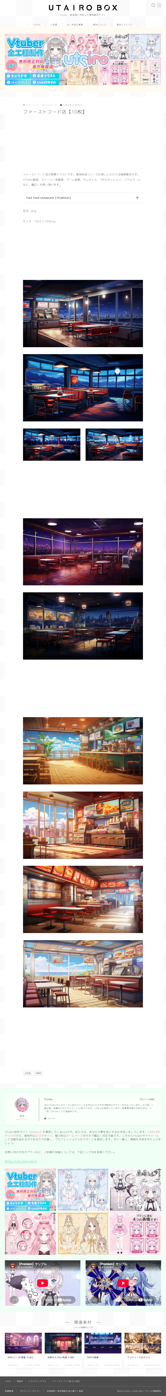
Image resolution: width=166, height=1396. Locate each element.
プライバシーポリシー (30, 1391)
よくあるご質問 (75, 24)
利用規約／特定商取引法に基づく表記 (65, 1391)
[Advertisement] (83, 144)
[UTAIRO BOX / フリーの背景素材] (83, 7)
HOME (37, 24)
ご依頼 (53, 24)
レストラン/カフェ (72, 105)
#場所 (38, 1073)
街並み (20, 1381)
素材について (100, 24)
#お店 (28, 1073)
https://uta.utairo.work (21, 1161)
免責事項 (9, 1391)
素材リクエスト (125, 24)
